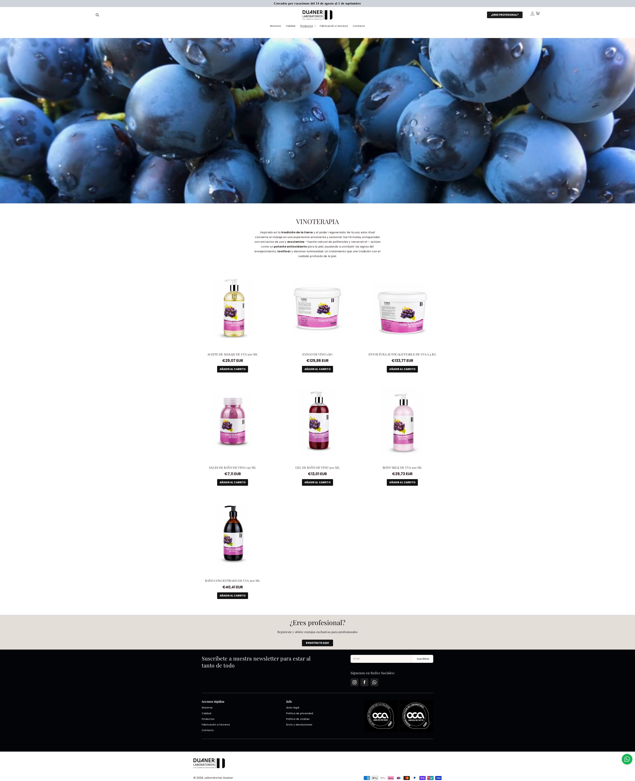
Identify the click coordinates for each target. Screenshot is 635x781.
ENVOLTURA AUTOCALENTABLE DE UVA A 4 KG (402, 354)
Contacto (208, 730)
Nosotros (207, 707)
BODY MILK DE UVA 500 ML (402, 468)
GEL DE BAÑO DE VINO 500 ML (317, 468)
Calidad (206, 713)
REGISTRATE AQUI (317, 643)
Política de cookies (298, 719)
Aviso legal (292, 707)
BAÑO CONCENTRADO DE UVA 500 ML (232, 581)
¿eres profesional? (505, 15)
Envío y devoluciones (299, 724)
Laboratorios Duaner (219, 778)
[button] (97, 15)
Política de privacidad (299, 713)
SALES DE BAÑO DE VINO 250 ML (232, 468)
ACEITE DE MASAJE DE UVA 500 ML (232, 354)
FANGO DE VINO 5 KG (317, 354)
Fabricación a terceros (216, 724)
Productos (208, 719)
